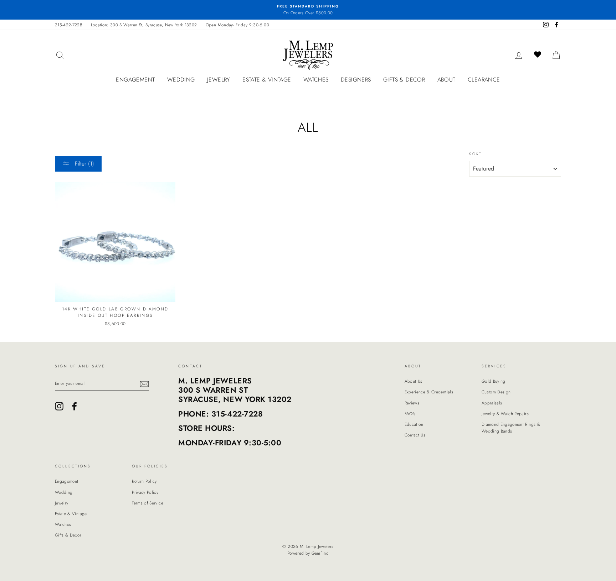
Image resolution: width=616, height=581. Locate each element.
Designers (356, 79)
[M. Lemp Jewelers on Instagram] (59, 406)
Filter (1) (83, 163)
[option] (308, 10)
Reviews (412, 403)
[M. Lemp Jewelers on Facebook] (74, 406)
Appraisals (492, 403)
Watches (316, 79)
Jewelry (218, 79)
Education (414, 424)
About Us (413, 381)
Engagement (135, 79)
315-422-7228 (68, 25)
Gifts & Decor (404, 79)
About (446, 79)
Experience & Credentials (429, 392)
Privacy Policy (145, 492)
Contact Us (415, 435)
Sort (475, 154)
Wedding (181, 79)
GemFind (320, 553)
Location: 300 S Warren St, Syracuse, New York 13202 (144, 25)
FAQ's (410, 413)
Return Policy (144, 481)
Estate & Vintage (266, 79)
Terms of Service (147, 503)
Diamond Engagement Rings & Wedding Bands (511, 427)
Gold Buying (493, 381)
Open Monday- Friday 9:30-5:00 (237, 25)
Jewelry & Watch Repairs (505, 413)
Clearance (484, 79)
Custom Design (496, 392)
